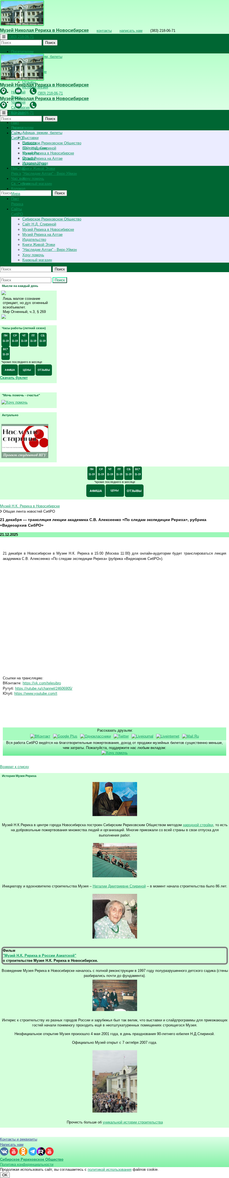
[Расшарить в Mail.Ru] (190, 736)
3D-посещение (34, 148)
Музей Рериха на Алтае (42, 158)
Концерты (30, 153)
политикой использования (110, 1169)
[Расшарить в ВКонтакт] (40, 736)
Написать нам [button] (11, 1144)
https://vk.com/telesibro (42, 683)
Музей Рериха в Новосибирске (48, 153)
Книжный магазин (37, 184)
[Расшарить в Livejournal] (142, 736)
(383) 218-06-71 (21, 37)
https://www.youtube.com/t (35, 693)
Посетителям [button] (22, 52)
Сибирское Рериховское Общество (51, 143)
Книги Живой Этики (38, 168)
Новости (29, 143)
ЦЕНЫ (27, 370)
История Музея (35, 163)
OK (5, 1175)
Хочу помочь (33, 178)
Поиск (50, 43)
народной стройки (198, 825)
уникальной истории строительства (133, 1122)
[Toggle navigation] (4, 37)
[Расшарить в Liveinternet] (167, 736)
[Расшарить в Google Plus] (65, 736)
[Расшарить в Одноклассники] (95, 736)
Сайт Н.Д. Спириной (39, 224)
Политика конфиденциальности (26, 1164)
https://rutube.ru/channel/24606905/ (43, 688)
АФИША (10, 370)
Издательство (34, 239)
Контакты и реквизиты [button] (18, 1139)
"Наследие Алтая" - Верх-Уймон (49, 173)
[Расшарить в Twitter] (121, 736)
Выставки (30, 138)
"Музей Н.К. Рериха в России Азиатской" (39, 955)
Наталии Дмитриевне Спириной (119, 886)
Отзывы (28, 158)
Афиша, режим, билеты (42, 133)
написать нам (131, 31)
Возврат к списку (14, 767)
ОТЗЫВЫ (44, 370)
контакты (104, 31)
